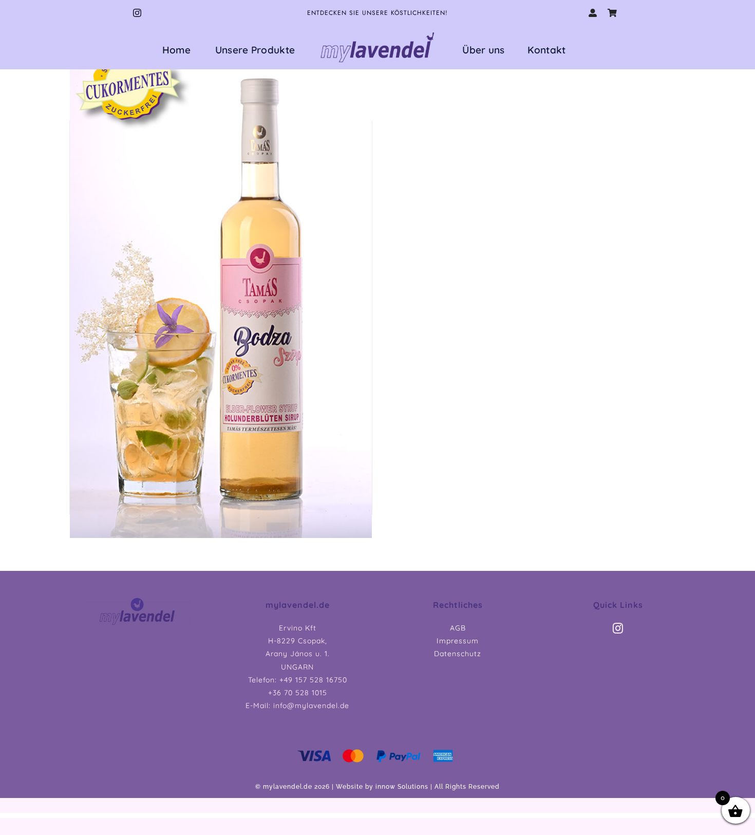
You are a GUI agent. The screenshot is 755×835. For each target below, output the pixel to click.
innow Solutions (401, 786)
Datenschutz (457, 653)
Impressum (458, 640)
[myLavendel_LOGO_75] (377, 32)
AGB (458, 628)
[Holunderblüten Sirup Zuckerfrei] (221, 286)
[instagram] (137, 13)
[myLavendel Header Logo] (137, 601)
